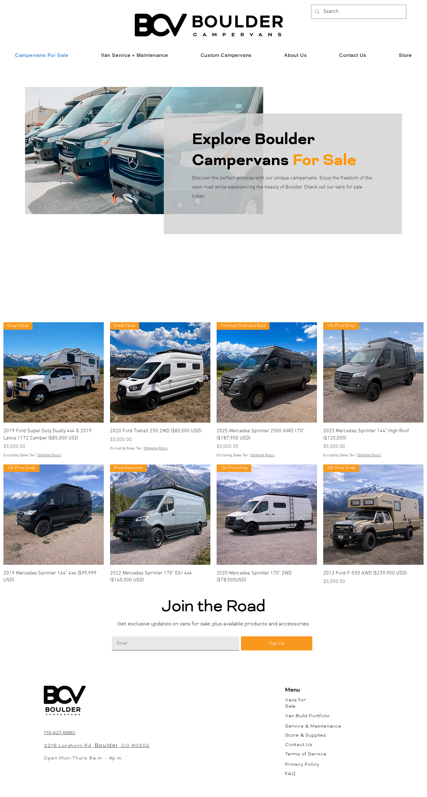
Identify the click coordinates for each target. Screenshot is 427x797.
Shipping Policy (50, 455)
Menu (292, 690)
